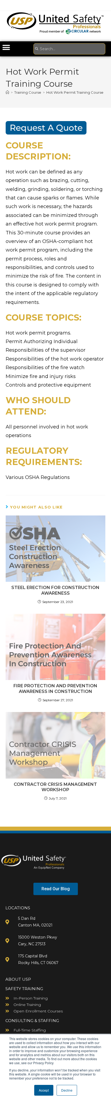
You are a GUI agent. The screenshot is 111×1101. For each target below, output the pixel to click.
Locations (17, 907)
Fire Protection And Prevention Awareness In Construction (55, 688)
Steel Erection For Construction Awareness (55, 590)
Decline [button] (66, 1090)
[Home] (7, 92)
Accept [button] (44, 1090)
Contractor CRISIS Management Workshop (55, 787)
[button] (6, 47)
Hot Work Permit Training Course (74, 92)
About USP (18, 979)
